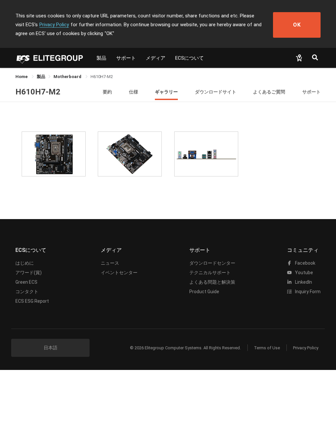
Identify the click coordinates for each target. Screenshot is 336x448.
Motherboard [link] (67, 76)
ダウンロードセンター (212, 263)
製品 (101, 58)
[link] (41, 76)
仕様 (133, 92)
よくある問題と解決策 (212, 282)
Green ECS (26, 282)
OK (297, 25)
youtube (303, 272)
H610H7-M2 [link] (102, 76)
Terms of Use (267, 347)
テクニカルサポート (210, 272)
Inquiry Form (307, 291)
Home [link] (22, 76)
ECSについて (189, 58)
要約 (107, 92)
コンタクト (26, 291)
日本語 (50, 347)
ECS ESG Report (32, 301)
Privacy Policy (54, 25)
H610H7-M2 (37, 91)
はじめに (24, 263)
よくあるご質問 (269, 92)
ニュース (110, 263)
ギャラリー (166, 92)
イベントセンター (119, 272)
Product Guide (204, 291)
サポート (126, 58)
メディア (155, 58)
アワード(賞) (28, 272)
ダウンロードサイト (215, 92)
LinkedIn (303, 282)
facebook (304, 263)
